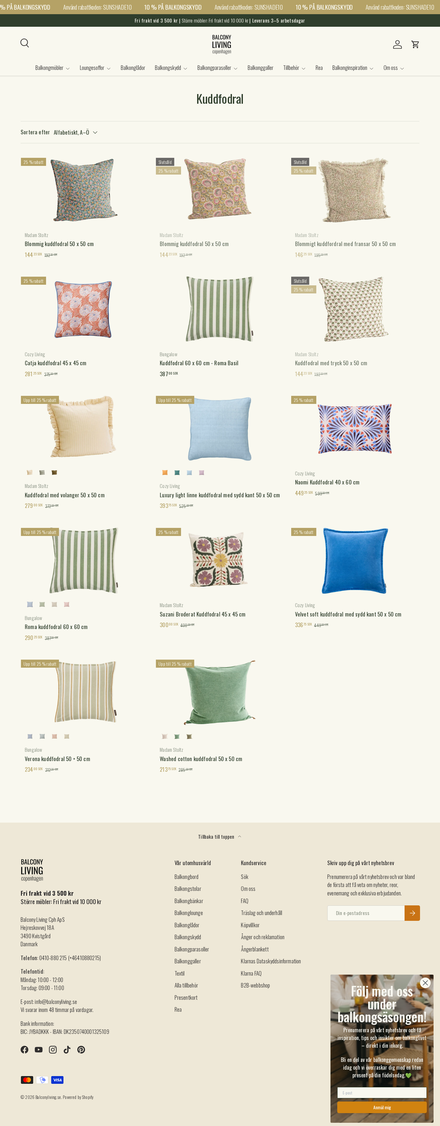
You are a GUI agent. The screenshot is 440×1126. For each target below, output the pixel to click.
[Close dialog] (425, 982)
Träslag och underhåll (261, 913)
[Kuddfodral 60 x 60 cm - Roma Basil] (220, 309)
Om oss (391, 67)
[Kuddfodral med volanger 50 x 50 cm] (85, 428)
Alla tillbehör (186, 985)
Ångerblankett (254, 949)
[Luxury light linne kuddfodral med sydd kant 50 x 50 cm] (220, 428)
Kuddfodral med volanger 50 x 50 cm (65, 495)
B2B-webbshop (255, 985)
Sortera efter (35, 132)
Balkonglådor (133, 67)
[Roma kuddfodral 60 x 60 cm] (85, 560)
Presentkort (186, 997)
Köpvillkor (250, 925)
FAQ (244, 901)
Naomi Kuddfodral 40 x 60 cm (327, 482)
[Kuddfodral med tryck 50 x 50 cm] (355, 309)
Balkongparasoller (214, 67)
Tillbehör (291, 67)
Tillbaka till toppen (216, 836)
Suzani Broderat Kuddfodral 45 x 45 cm (202, 614)
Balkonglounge (189, 913)
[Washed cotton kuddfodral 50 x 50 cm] (220, 692)
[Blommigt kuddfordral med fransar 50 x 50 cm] (355, 190)
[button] (415, 44)
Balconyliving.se (48, 1097)
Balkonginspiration (349, 67)
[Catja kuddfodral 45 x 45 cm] (85, 309)
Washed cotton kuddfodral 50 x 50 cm (201, 759)
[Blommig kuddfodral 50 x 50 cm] (85, 190)
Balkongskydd (168, 67)
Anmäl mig (382, 1107)
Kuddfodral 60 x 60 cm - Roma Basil (199, 363)
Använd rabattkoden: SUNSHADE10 (97, 7)
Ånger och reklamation (262, 937)
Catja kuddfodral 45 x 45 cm (56, 363)
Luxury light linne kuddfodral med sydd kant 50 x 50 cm (220, 495)
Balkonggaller (260, 67)
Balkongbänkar (189, 901)
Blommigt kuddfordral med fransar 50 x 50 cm (345, 244)
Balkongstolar (188, 888)
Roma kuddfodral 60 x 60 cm (56, 627)
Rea (319, 67)
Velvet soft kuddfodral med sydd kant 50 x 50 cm (348, 614)
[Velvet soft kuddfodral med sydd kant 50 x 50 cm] (355, 560)
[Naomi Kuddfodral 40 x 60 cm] (355, 428)
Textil (180, 973)
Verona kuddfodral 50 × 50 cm (57, 759)
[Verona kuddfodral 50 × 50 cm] (85, 692)
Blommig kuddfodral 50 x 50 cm (59, 244)
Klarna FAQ (251, 973)
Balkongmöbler (49, 67)
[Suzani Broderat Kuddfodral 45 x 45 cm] (220, 560)
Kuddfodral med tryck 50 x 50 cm (331, 363)
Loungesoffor (92, 67)
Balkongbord (187, 877)
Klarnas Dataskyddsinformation (271, 961)
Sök (244, 877)
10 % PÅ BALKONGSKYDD (172, 7)
